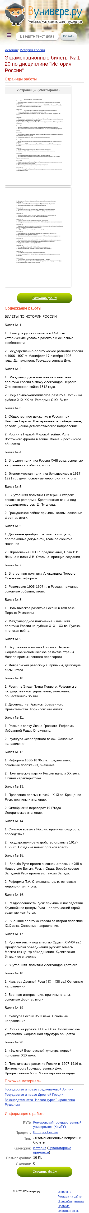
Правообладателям (71, 1201)
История (11, 50)
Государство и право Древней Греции (34, 1094)
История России (32, 50)
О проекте (64, 1191)
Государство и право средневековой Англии (39, 1089)
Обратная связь (68, 1211)
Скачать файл (45, 298)
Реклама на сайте (70, 1196)
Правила (64, 1206)
